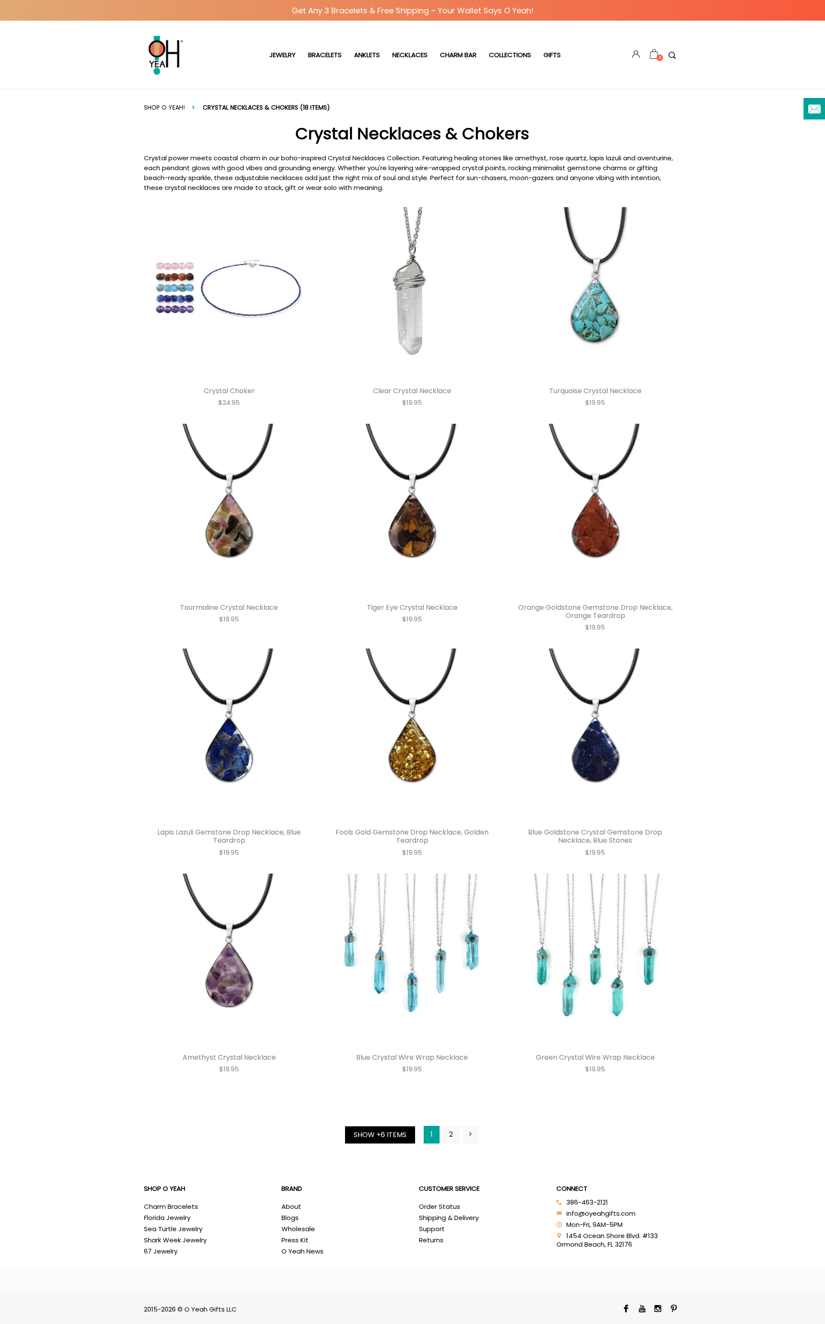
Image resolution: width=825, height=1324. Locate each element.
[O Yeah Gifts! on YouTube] (642, 1309)
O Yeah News (302, 1251)
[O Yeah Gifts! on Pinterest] (674, 1309)
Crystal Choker (229, 391)
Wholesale (298, 1228)
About (291, 1206)
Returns (431, 1239)
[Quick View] (158, 216)
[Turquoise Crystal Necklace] (595, 292)
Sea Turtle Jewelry (173, 1228)
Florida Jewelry (167, 1217)
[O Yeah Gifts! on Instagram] (658, 1309)
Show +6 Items (380, 1135)
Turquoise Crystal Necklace (595, 391)
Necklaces (410, 54)
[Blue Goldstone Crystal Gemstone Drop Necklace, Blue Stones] (595, 733)
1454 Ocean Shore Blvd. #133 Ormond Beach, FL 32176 (607, 1240)
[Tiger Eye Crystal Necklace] (412, 509)
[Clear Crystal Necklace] (412, 292)
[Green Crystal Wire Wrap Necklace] (595, 959)
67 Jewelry (160, 1251)
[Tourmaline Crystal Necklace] (229, 509)
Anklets (367, 54)
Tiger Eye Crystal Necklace (412, 607)
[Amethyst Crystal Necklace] (229, 959)
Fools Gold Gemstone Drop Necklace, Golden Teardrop (412, 836)
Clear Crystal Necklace (412, 391)
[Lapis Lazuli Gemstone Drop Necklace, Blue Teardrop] (229, 733)
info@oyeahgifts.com (601, 1213)
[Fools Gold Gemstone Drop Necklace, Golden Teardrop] (412, 733)
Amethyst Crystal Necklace (229, 1057)
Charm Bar (458, 54)
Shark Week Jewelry (175, 1239)
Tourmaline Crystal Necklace (229, 607)
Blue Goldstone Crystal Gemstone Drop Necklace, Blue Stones (595, 836)
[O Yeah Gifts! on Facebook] (626, 1309)
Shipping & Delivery (449, 1217)
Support (432, 1228)
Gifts (552, 54)
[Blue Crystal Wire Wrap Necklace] (412, 959)
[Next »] (470, 1135)
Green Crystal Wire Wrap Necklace (595, 1057)
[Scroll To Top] (801, 1247)
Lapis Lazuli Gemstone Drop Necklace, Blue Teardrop (229, 836)
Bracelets (325, 54)
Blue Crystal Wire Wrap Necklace (412, 1057)
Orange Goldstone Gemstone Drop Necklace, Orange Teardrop (595, 611)
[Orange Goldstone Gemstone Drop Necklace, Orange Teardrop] (595, 509)
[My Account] (636, 55)
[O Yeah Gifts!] (165, 55)
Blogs (290, 1217)
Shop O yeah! (164, 107)
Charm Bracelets (171, 1206)
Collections (510, 54)
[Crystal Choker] (229, 292)
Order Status (439, 1206)
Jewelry (282, 54)
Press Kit (295, 1239)
